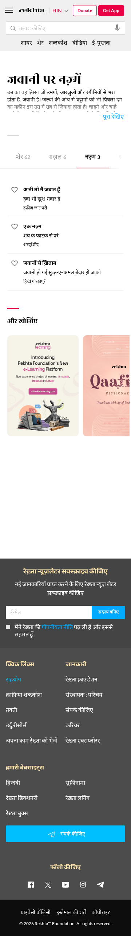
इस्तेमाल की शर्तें (71, 912)
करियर (73, 725)
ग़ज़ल (57, 157)
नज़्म (92, 157)
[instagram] (83, 884)
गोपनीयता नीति (57, 626)
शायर (26, 42)
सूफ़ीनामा (75, 782)
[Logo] (31, 11)
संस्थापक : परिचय (84, 694)
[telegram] (100, 884)
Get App (111, 10)
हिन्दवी (13, 782)
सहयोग (13, 679)
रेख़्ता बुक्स (17, 813)
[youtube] (65, 884)
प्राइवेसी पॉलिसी (36, 912)
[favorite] (14, 191)
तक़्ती (11, 710)
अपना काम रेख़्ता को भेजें (31, 740)
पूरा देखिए (113, 116)
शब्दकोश (58, 42)
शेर (23, 157)
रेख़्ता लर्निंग (78, 798)
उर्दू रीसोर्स (16, 725)
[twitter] (48, 884)
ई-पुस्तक (101, 42)
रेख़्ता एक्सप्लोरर (83, 740)
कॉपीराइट (101, 912)
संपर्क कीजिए (79, 710)
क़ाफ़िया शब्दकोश (24, 694)
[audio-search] (117, 28)
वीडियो (79, 42)
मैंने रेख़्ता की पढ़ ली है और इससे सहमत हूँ (64, 630)
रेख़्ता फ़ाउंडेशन (82, 679)
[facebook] (30, 884)
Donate (85, 10)
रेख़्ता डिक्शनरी (21, 798)
